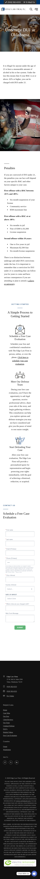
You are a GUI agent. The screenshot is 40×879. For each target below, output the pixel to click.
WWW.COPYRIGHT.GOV (23, 801)
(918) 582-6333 (12, 687)
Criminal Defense (8, 726)
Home (5, 710)
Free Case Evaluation (10, 735)
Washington (7, 750)
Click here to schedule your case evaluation (20, 360)
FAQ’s (5, 729)
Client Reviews (8, 719)
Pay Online (10, 696)
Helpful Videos (8, 732)
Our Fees (6, 716)
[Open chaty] (34, 873)
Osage (5, 746)
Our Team (6, 723)
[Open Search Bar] (31, 9)
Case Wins (6, 713)
